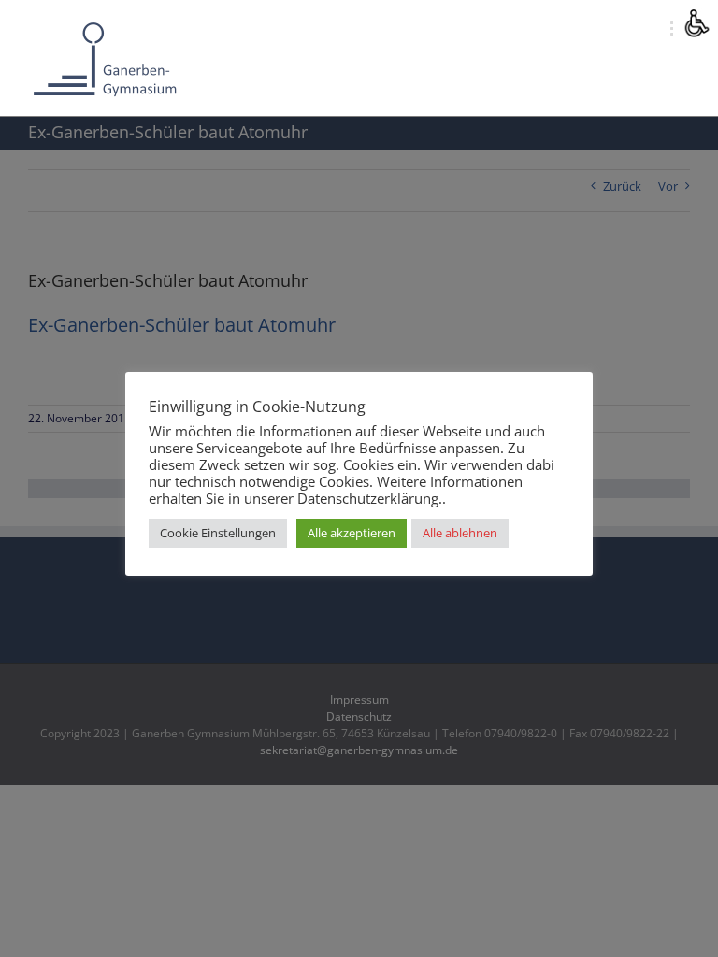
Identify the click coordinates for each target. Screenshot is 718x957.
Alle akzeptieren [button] (351, 532)
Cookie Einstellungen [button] (218, 532)
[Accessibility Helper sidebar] (695, 22)
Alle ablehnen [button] (460, 532)
